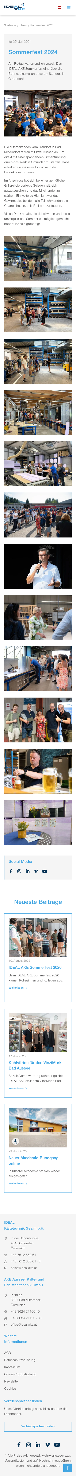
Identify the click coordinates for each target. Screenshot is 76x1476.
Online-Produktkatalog (20, 1374)
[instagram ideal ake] (28, 1444)
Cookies (10, 1389)
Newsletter (11, 1382)
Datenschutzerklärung (19, 1360)
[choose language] (59, 7)
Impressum (12, 1367)
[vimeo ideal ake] (47, 1444)
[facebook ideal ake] (19, 1444)
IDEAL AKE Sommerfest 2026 (35, 968)
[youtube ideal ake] (57, 1444)
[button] (68, 7)
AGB (7, 1353)
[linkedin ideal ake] (38, 1444)
